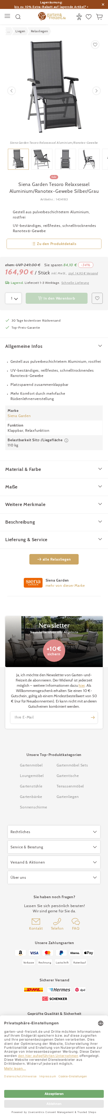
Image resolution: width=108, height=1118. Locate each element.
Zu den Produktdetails (57, 243)
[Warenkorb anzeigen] (100, 17)
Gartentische (68, 775)
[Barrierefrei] (80, 16)
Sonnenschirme (33, 807)
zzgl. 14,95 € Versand (83, 273)
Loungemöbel (32, 775)
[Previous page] (11, 90)
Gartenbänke (31, 796)
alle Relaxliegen (57, 559)
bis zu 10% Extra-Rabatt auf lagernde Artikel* (50, 7)
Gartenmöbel (31, 765)
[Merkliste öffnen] (89, 17)
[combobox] (13, 298)
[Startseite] (52, 17)
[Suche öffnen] (18, 16)
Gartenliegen (68, 796)
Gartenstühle (31, 786)
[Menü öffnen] (8, 16)
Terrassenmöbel (70, 786)
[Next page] (96, 90)
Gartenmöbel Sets (72, 765)
